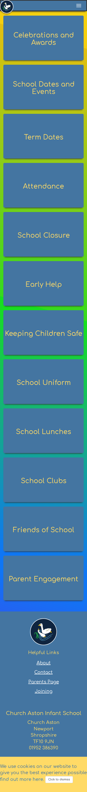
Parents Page (43, 681)
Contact (43, 672)
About (44, 662)
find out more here (21, 779)
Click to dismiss (59, 779)
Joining (43, 691)
